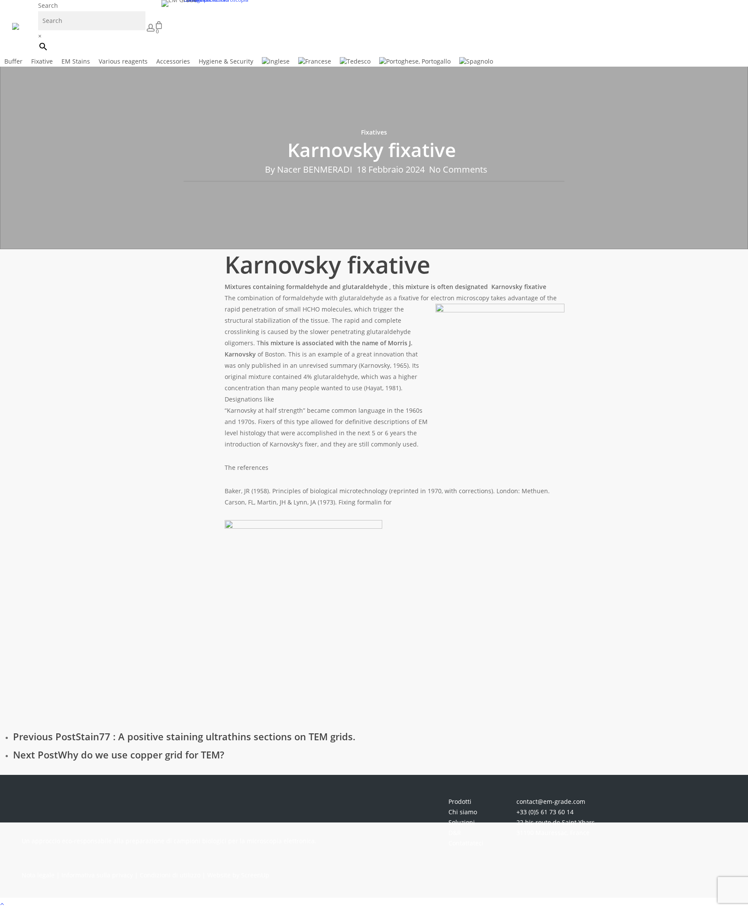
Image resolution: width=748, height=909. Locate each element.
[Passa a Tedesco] (355, 61)
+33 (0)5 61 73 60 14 (545, 812)
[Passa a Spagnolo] (476, 61)
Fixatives (374, 132)
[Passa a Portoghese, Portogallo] (415, 61)
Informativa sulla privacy (97, 875)
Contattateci (466, 843)
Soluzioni (461, 822)
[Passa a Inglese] (276, 61)
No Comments (458, 169)
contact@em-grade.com (550, 801)
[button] (374, 903)
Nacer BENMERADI (314, 169)
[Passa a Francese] (314, 61)
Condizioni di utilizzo (170, 875)
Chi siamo (462, 812)
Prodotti (459, 801)
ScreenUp (255, 875)
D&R (454, 833)
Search (48, 5)
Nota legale (38, 875)
